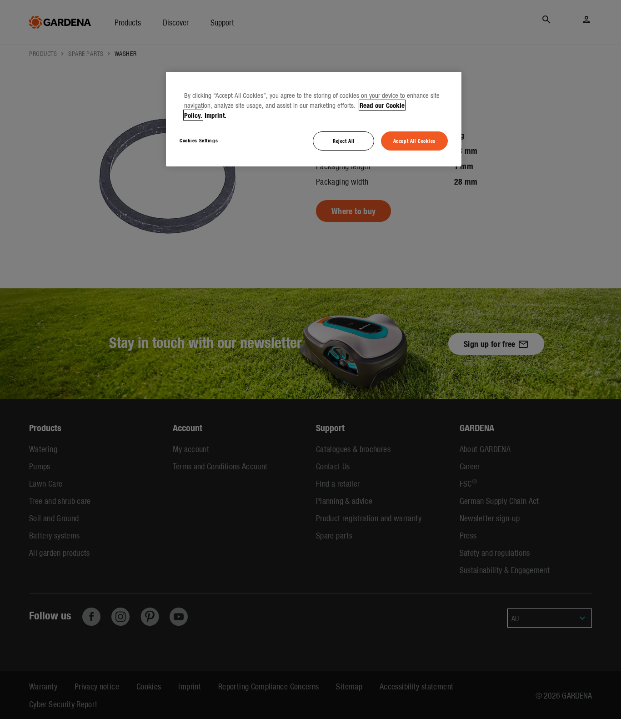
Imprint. (215, 115)
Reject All (344, 140)
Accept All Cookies (414, 140)
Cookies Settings (199, 140)
